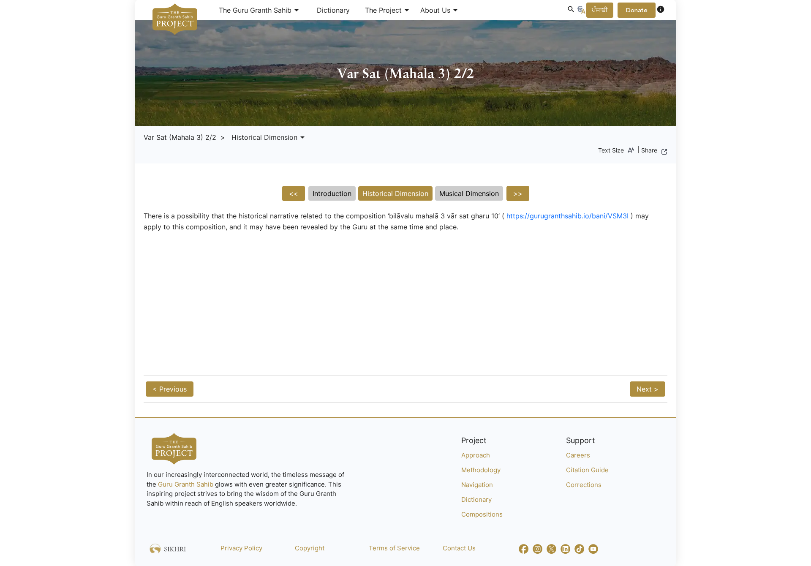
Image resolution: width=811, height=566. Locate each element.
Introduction (332, 193)
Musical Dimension (469, 193)
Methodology (481, 470)
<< (293, 193)
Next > (648, 389)
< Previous (169, 389)
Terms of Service (394, 548)
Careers (578, 455)
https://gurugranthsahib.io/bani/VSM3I (567, 216)
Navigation (477, 485)
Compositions (482, 514)
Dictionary (333, 10)
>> (518, 193)
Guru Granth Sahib (186, 484)
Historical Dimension (395, 193)
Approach (475, 455)
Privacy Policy (241, 548)
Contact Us (459, 548)
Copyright (309, 548)
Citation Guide (587, 470)
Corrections (583, 485)
